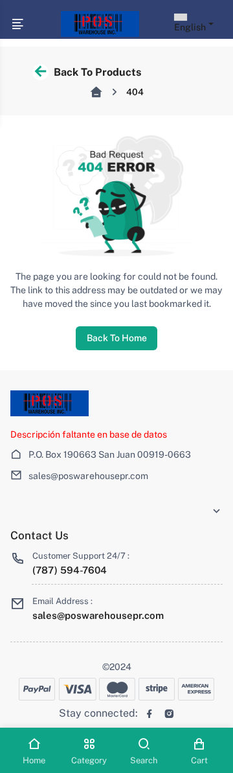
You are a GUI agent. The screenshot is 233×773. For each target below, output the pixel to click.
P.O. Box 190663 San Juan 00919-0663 (109, 454)
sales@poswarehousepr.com (88, 476)
